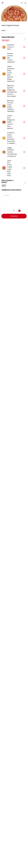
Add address (14, 216)
